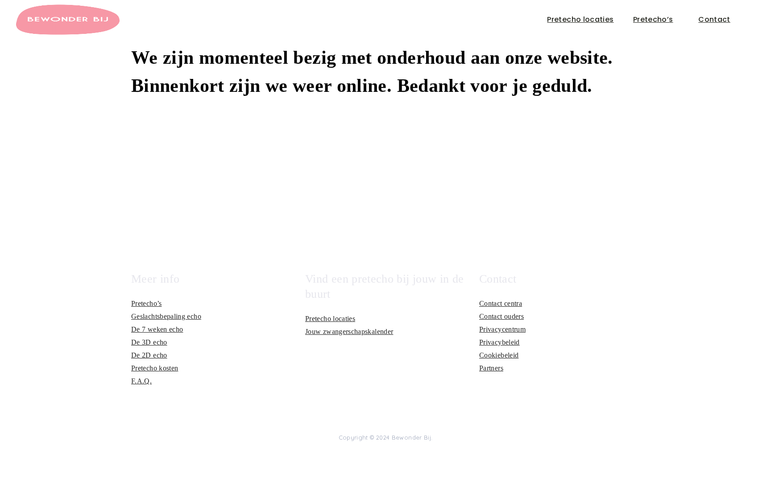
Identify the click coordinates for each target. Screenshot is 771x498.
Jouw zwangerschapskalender (349, 331)
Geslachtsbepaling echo (166, 316)
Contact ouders (501, 316)
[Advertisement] (385, 171)
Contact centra (500, 303)
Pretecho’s (653, 19)
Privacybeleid (499, 342)
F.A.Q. (141, 381)
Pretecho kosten (154, 368)
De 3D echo (149, 342)
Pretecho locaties (580, 19)
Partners (491, 368)
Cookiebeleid (498, 355)
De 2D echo (149, 355)
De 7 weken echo (157, 329)
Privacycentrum (502, 329)
